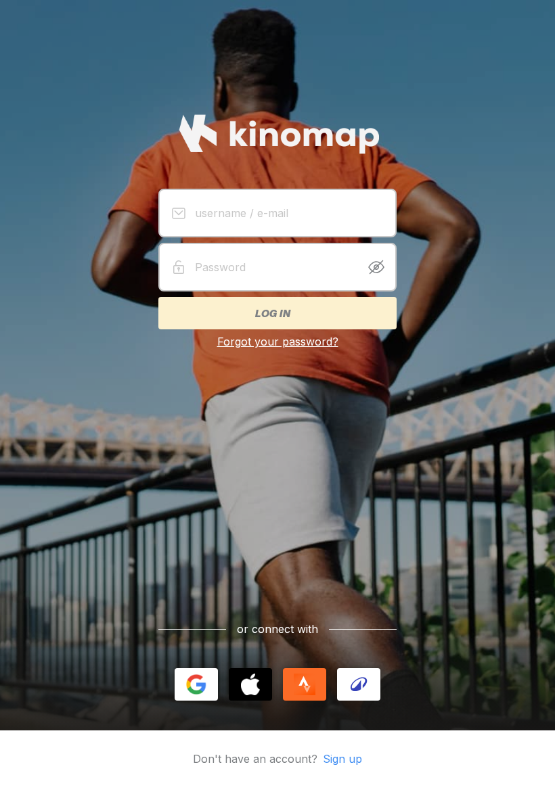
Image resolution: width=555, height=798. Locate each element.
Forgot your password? (277, 341)
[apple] (250, 684)
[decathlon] (358, 684)
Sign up (342, 759)
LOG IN (272, 313)
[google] (196, 684)
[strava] (304, 684)
